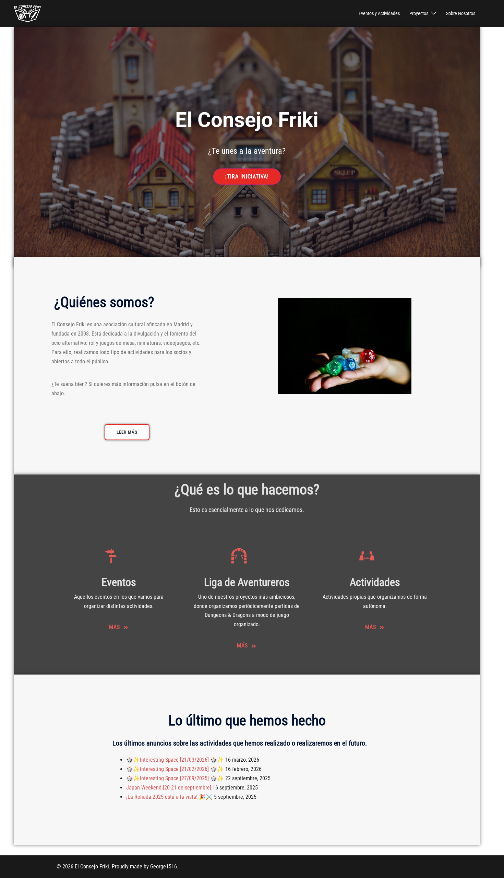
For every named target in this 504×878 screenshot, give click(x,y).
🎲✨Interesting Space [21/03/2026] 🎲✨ (175, 760)
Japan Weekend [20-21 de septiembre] (168, 787)
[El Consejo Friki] (27, 13)
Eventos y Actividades (379, 13)
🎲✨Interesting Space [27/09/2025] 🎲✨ (175, 778)
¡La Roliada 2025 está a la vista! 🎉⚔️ (169, 797)
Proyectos (418, 13)
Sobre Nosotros (460, 13)
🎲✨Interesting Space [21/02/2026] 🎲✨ (175, 769)
